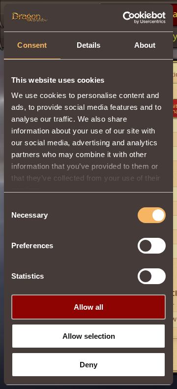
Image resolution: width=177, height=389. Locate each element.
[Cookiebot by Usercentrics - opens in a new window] (125, 17)
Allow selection (88, 336)
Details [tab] (89, 45)
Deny (88, 364)
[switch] (152, 246)
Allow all (88, 307)
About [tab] (145, 45)
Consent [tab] (32, 45)
